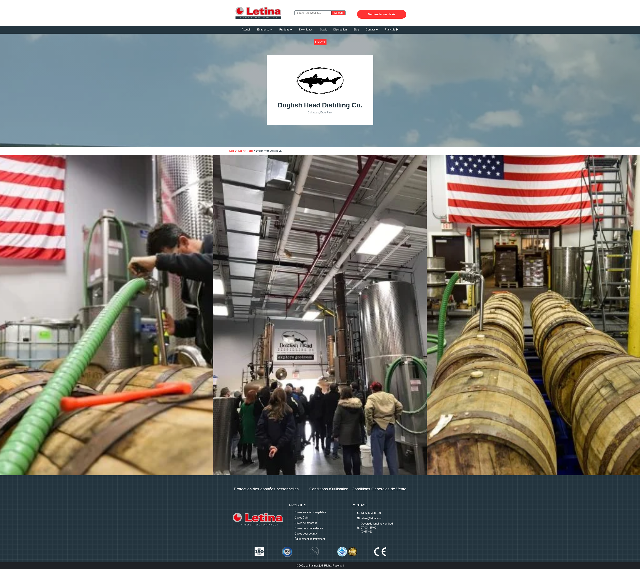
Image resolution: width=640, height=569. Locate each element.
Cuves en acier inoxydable (310, 512)
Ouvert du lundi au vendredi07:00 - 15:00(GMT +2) (377, 527)
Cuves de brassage (306, 523)
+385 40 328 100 (371, 513)
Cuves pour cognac (306, 533)
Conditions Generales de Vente (379, 489)
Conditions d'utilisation (328, 489)
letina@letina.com (371, 518)
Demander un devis (382, 14)
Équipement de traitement (309, 539)
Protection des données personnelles (266, 489)
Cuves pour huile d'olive (308, 528)
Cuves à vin (301, 517)
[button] (265, 30)
